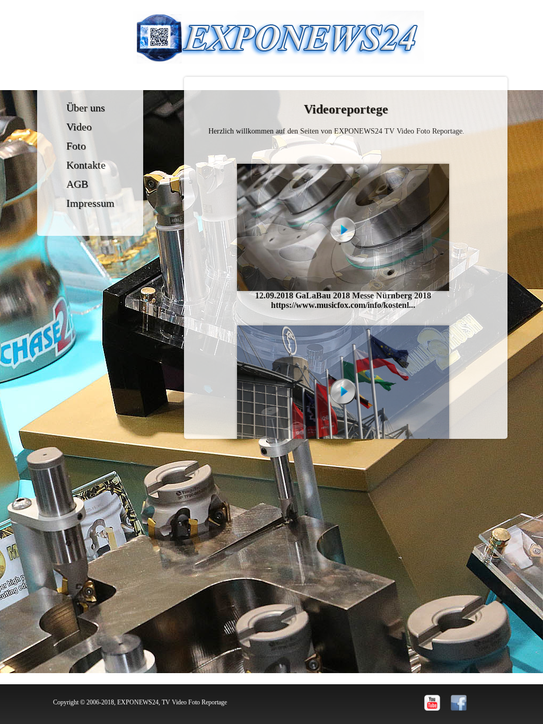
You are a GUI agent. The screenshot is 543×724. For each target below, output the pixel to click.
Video (79, 127)
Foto (76, 146)
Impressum (90, 203)
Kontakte (86, 165)
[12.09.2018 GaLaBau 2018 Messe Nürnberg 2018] (343, 227)
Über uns (85, 107)
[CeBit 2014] (343, 389)
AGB (77, 184)
